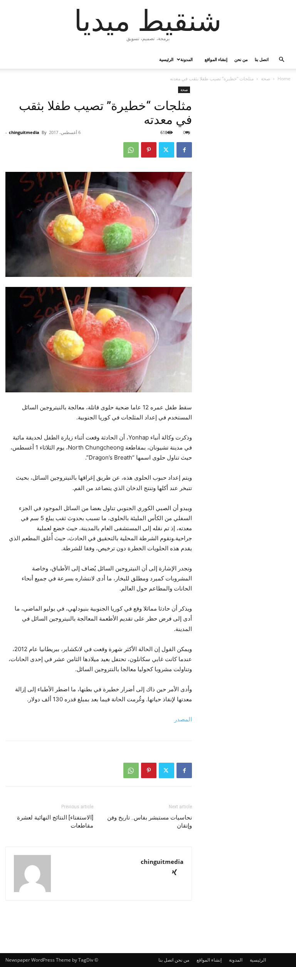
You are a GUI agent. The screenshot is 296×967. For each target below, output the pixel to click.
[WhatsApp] (131, 150)
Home (284, 78)
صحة (265, 78)
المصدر (182, 719)
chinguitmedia (24, 132)
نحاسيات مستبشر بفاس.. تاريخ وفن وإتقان (149, 821)
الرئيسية (166, 59)
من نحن (241, 59)
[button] (281, 59)
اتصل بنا (262, 59)
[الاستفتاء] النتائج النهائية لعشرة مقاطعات (55, 821)
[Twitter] (166, 150)
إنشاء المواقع (216, 59)
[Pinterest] (148, 150)
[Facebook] (184, 150)
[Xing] (177, 873)
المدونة (186, 59)
